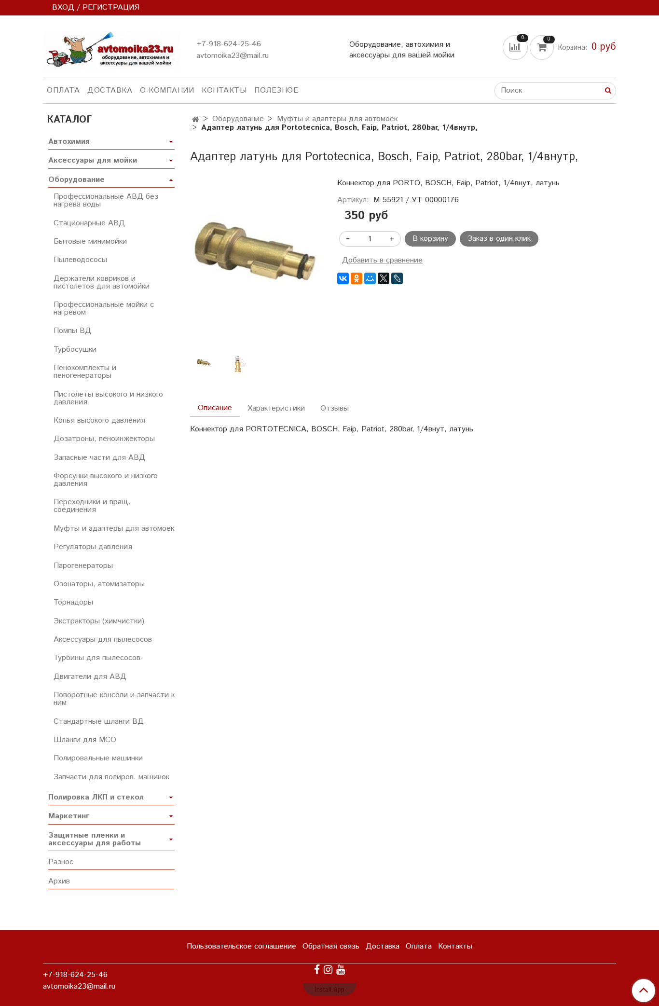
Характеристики (276, 408)
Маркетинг (68, 816)
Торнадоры (73, 602)
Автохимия (69, 141)
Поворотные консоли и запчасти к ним (114, 698)
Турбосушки (75, 349)
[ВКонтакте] (343, 278)
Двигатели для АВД (90, 676)
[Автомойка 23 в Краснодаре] (112, 48)
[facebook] (317, 969)
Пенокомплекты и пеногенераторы (85, 371)
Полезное (276, 90)
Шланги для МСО (85, 739)
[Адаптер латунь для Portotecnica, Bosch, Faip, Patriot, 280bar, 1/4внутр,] (256, 267)
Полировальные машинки (98, 758)
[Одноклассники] (356, 278)
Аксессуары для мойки (92, 160)
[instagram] (328, 969)
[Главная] (195, 119)
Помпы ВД (72, 330)
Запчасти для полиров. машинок (111, 777)
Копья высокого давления (99, 420)
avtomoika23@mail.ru (232, 55)
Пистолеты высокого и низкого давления (108, 398)
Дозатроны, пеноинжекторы (104, 438)
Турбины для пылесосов (97, 657)
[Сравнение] (516, 47)
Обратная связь (330, 946)
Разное (61, 862)
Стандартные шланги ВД (99, 721)
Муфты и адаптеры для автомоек (337, 118)
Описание (215, 407)
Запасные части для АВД (99, 457)
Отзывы (334, 408)
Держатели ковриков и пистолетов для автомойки (102, 282)
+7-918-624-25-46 (228, 44)
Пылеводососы (80, 259)
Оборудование (238, 118)
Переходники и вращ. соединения (92, 505)
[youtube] (340, 969)
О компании (167, 90)
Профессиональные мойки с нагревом (104, 308)
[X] (383, 278)
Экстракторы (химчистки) (99, 621)
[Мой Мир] (370, 278)
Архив (59, 881)
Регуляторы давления (93, 546)
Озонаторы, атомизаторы (99, 584)
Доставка (109, 90)
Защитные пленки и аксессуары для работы (94, 839)
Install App (329, 989)
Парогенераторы (83, 565)
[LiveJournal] (397, 278)
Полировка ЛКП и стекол (96, 797)
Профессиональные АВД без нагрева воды (106, 200)
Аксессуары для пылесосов (103, 639)
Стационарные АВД (89, 223)
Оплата (63, 90)
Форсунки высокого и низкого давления (106, 479)
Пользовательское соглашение (241, 946)
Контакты (224, 90)
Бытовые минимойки (90, 241)
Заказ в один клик (499, 238)
